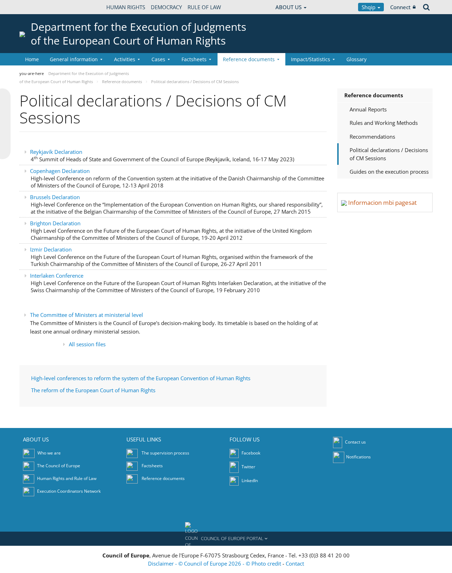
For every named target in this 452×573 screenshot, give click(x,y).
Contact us (355, 442)
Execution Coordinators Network (69, 491)
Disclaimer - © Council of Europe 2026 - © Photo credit (215, 563)
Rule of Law (204, 7)
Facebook (250, 453)
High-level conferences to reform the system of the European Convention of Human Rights (140, 378)
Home (32, 59)
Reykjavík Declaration (57, 151)
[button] (226, 539)
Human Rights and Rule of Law (66, 478)
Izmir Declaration (51, 249)
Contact (295, 563)
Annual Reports (368, 109)
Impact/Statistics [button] (310, 59)
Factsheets (152, 466)
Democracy (166, 7)
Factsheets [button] (194, 59)
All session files (87, 344)
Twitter (247, 467)
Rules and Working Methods (384, 122)
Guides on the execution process (389, 171)
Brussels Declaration (55, 197)
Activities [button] (124, 59)
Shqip (369, 7)
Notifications (358, 457)
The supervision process (165, 453)
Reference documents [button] (249, 59)
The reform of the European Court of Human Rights (93, 390)
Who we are (49, 453)
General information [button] (74, 59)
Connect (400, 7)
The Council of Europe (58, 466)
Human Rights (125, 7)
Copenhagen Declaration (60, 170)
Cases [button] (158, 59)
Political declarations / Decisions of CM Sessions (389, 154)
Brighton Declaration (55, 223)
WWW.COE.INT (37, 7)
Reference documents (373, 95)
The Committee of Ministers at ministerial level (86, 314)
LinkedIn (249, 481)
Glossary (356, 59)
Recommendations (372, 136)
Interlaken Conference (56, 275)
